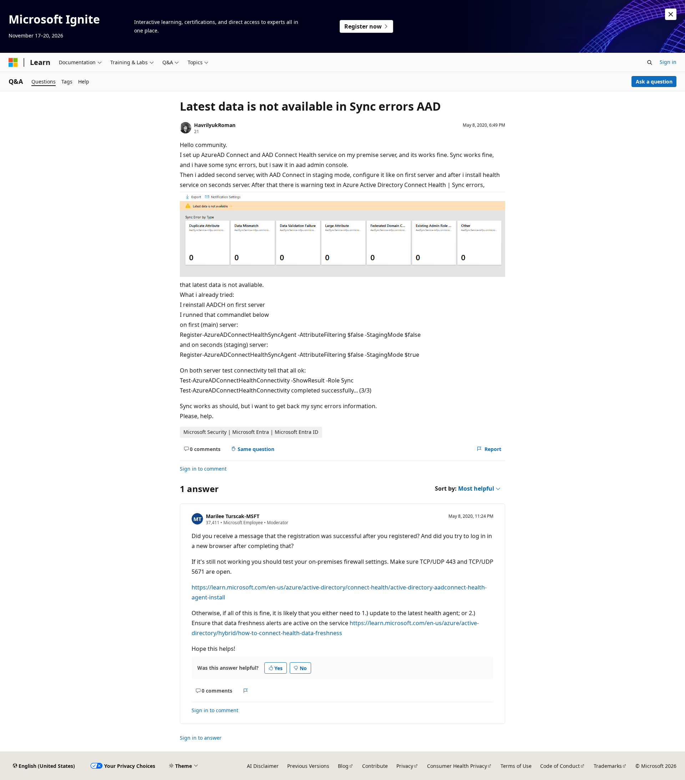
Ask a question (654, 81)
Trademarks (608, 766)
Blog (343, 766)
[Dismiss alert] (670, 14)
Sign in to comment (203, 468)
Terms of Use (516, 766)
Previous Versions (308, 766)
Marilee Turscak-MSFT (232, 516)
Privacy (404, 766)
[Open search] (650, 62)
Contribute (375, 766)
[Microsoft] (13, 62)
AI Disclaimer (263, 766)
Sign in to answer (201, 737)
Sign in (668, 62)
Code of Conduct (560, 766)
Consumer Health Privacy (457, 766)
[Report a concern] (245, 691)
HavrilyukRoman (214, 125)
